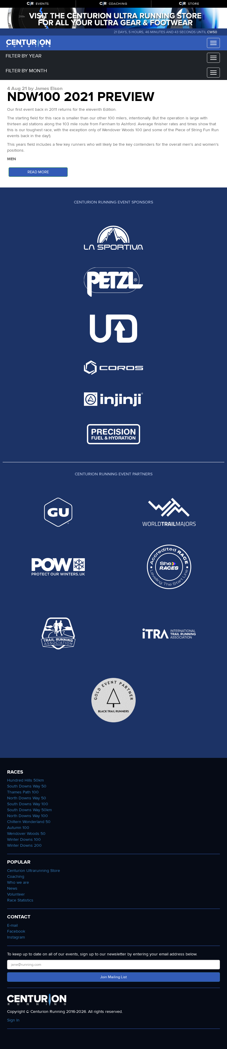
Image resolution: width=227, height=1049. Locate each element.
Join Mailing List (113, 977)
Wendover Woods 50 (26, 833)
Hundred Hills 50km (25, 780)
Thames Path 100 (23, 792)
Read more (38, 172)
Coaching (15, 876)
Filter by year (23, 56)
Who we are (18, 882)
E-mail (12, 925)
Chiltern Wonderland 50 (29, 821)
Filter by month (26, 71)
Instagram (16, 937)
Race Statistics (20, 900)
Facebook (16, 931)
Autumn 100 (18, 827)
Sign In (13, 1020)
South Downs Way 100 (27, 803)
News (12, 888)
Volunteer (16, 894)
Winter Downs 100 (24, 839)
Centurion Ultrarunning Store (33, 870)
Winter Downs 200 (24, 845)
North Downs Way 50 (26, 798)
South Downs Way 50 (26, 786)
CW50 (212, 32)
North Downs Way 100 (27, 815)
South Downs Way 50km (29, 809)
